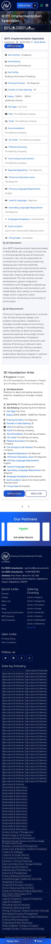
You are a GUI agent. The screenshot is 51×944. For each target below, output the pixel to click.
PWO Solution (8, 620)
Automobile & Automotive (14, 787)
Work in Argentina (36, 601)
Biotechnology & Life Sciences (16, 835)
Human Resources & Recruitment (18, 888)
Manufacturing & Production (16, 905)
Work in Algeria (34, 597)
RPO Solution (8, 616)
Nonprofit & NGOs (30, 911)
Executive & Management (14, 873)
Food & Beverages (10, 879)
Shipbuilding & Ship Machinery (17, 923)
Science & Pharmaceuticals (15, 920)
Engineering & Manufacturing (16, 870)
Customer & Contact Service (15, 855)
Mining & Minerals (11, 911)
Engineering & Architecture (15, 867)
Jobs (4, 605)
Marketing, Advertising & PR (16, 908)
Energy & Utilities (33, 864)
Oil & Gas (44, 911)
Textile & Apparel (10, 926)
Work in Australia (35, 612)
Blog (4, 609)
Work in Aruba (34, 608)
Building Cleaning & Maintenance (18, 838)
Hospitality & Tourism (12, 882)
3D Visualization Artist (19, 372)
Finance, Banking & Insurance (16, 876)
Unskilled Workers (11, 929)
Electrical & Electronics (13, 864)
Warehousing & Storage (32, 929)
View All (31, 627)
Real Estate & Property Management (19, 914)
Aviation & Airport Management (17, 832)
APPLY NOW (24, 5)
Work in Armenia (35, 605)
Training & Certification (13, 612)
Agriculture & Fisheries (36, 670)
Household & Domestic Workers (17, 885)
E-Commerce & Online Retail (15, 858)
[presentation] (22, 507)
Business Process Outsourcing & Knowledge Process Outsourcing (23, 842)
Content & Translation (36, 849)
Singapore (21, 27)
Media (5, 597)
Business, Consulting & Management (20, 846)
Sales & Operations (39, 917)
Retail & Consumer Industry (15, 917)
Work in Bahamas (36, 624)
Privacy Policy (8, 639)
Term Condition (9, 642)
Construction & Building (13, 849)
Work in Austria (34, 616)
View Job (36, 493)
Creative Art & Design (12, 852)
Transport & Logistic (28, 926)
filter (39, 941)
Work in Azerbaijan (36, 620)
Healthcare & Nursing (31, 879)
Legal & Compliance (11, 899)
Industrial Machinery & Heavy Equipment (22, 891)
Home (7, 27)
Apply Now (14, 46)
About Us (6, 601)
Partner (5, 594)
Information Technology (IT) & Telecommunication (16, 895)
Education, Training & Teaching (17, 861)
